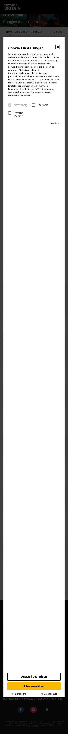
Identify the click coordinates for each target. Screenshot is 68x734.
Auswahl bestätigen (34, 676)
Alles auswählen (34, 686)
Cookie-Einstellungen (25, 48)
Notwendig (21, 105)
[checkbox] (9, 105)
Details (53, 123)
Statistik (42, 105)
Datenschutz (50, 694)
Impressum (19, 694)
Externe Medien (18, 114)
